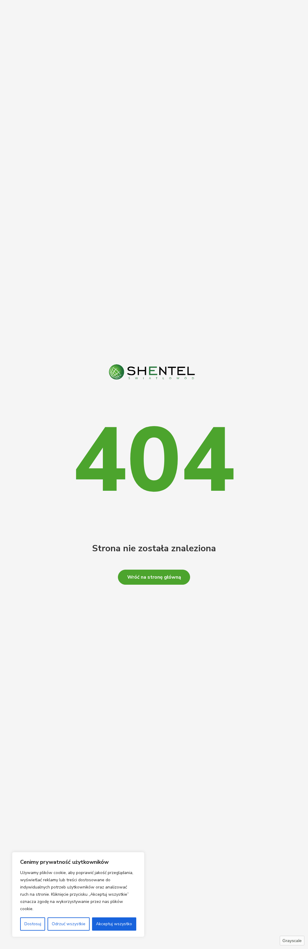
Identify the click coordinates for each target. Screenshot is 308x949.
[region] (78, 894)
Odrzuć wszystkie (68, 924)
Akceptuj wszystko (114, 924)
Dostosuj (32, 924)
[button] (154, 577)
